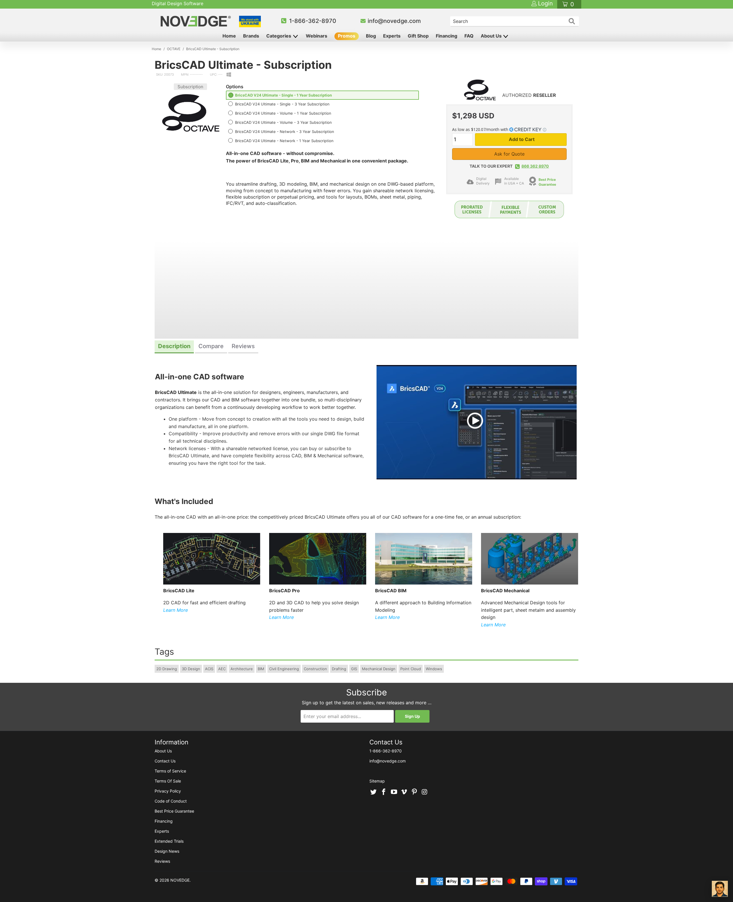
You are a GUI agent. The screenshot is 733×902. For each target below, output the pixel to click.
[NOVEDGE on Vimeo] (404, 792)
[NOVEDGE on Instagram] (424, 792)
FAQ (469, 36)
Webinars (316, 36)
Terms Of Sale (168, 781)
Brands (251, 36)
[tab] (174, 346)
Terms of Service (170, 770)
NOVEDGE (180, 880)
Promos (346, 36)
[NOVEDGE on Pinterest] (414, 792)
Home (229, 36)
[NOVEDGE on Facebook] (384, 792)
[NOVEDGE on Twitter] (373, 792)
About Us (492, 36)
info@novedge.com (394, 20)
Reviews (162, 861)
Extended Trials (169, 841)
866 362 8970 (535, 166)
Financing (446, 36)
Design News (167, 851)
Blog (371, 36)
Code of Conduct (171, 801)
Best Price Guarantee (174, 811)
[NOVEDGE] (196, 21)
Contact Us (165, 760)
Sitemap (377, 781)
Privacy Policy (168, 791)
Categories (279, 36)
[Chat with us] (720, 889)
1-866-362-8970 (312, 20)
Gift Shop (418, 36)
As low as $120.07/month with (480, 129)
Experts (392, 36)
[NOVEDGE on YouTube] (394, 792)
